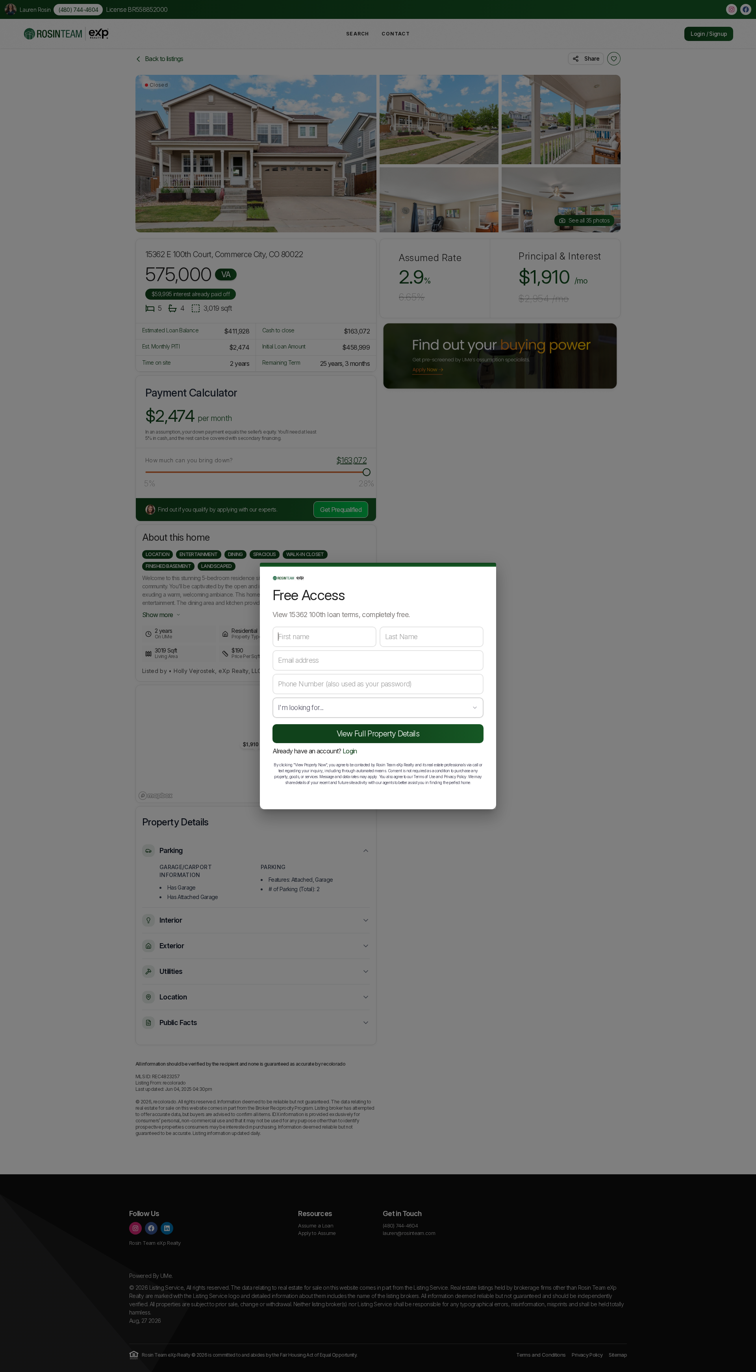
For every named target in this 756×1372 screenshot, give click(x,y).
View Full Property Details (378, 733)
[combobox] (378, 707)
